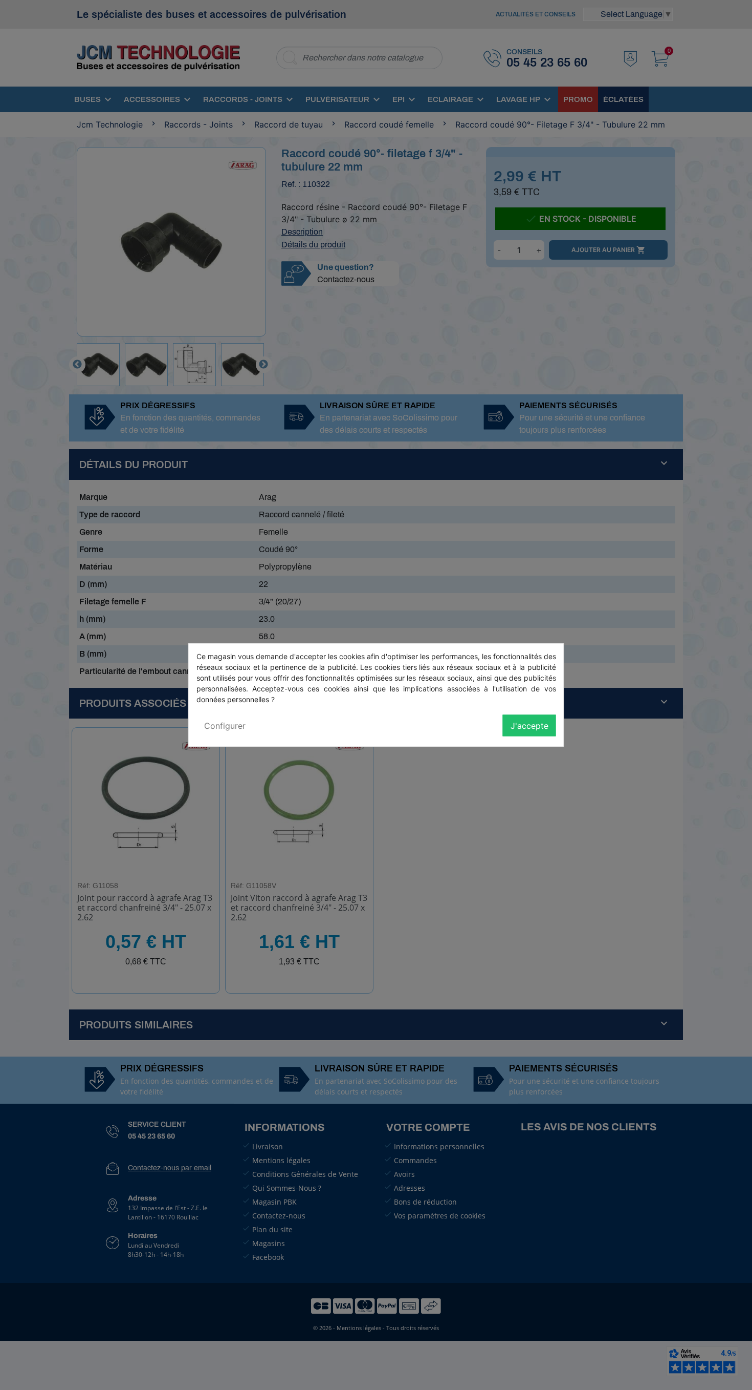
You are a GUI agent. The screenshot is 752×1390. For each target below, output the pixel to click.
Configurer (225, 726)
